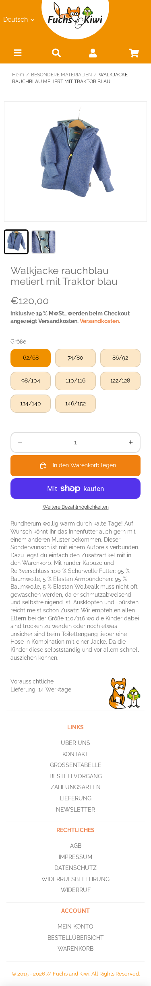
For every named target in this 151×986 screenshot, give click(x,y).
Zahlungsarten (76, 787)
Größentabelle (75, 765)
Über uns (75, 743)
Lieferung (75, 798)
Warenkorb (75, 948)
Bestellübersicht (76, 938)
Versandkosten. (100, 321)
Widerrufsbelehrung (75, 879)
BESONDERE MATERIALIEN (61, 75)
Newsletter (75, 809)
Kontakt (75, 754)
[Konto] (92, 52)
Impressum (75, 857)
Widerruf (76, 890)
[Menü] (17, 55)
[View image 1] (16, 242)
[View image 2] (43, 242)
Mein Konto (75, 926)
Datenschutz (75, 868)
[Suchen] (56, 53)
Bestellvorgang (76, 776)
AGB (75, 846)
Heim (18, 75)
